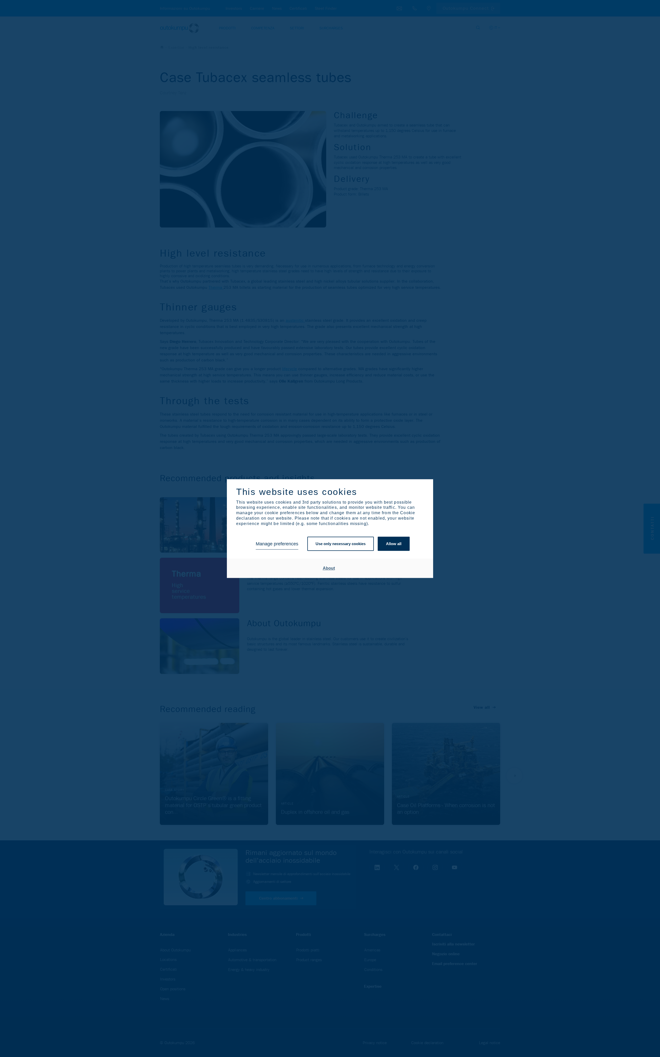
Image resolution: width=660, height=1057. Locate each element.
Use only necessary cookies (341, 544)
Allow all (393, 544)
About (329, 568)
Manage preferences (277, 543)
